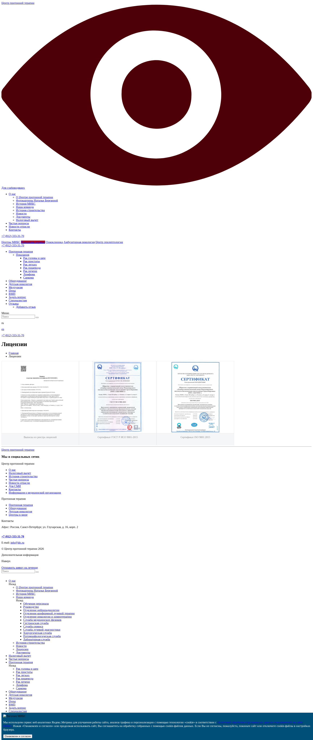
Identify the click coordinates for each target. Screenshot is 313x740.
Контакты (15, 229)
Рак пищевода (32, 267)
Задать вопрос (17, 707)
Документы (23, 216)
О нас (12, 193)
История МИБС (26, 203)
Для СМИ (15, 486)
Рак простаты (31, 261)
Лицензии (22, 649)
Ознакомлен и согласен (18, 736)
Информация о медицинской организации (35, 492)
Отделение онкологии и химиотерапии (47, 616)
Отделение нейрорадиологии (41, 610)
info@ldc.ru (17, 542)
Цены (12, 701)
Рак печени (30, 271)
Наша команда (25, 207)
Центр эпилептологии (109, 242)
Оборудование (18, 508)
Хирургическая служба (37, 632)
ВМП (12, 704)
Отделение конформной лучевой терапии (49, 613)
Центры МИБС (10, 242)
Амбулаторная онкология (79, 242)
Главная (13, 353)
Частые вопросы (19, 223)
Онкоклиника (54, 242)
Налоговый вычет (27, 220)
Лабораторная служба (36, 639)
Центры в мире (18, 514)
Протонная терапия (33, 242)
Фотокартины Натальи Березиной (37, 200)
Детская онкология (20, 511)
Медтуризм (16, 698)
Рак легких (30, 264)
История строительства (30, 210)
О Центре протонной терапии (34, 197)
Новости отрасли (19, 226)
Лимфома (29, 274)
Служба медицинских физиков (42, 619)
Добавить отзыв (26, 306)
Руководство (31, 606)
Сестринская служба (36, 623)
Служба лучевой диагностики (41, 629)
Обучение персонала (36, 603)
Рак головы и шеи (34, 258)
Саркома (28, 277)
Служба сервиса (33, 626)
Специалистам (18, 711)
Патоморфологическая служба (42, 636)
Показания (22, 254)
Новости (21, 213)
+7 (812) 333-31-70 (12, 235)
